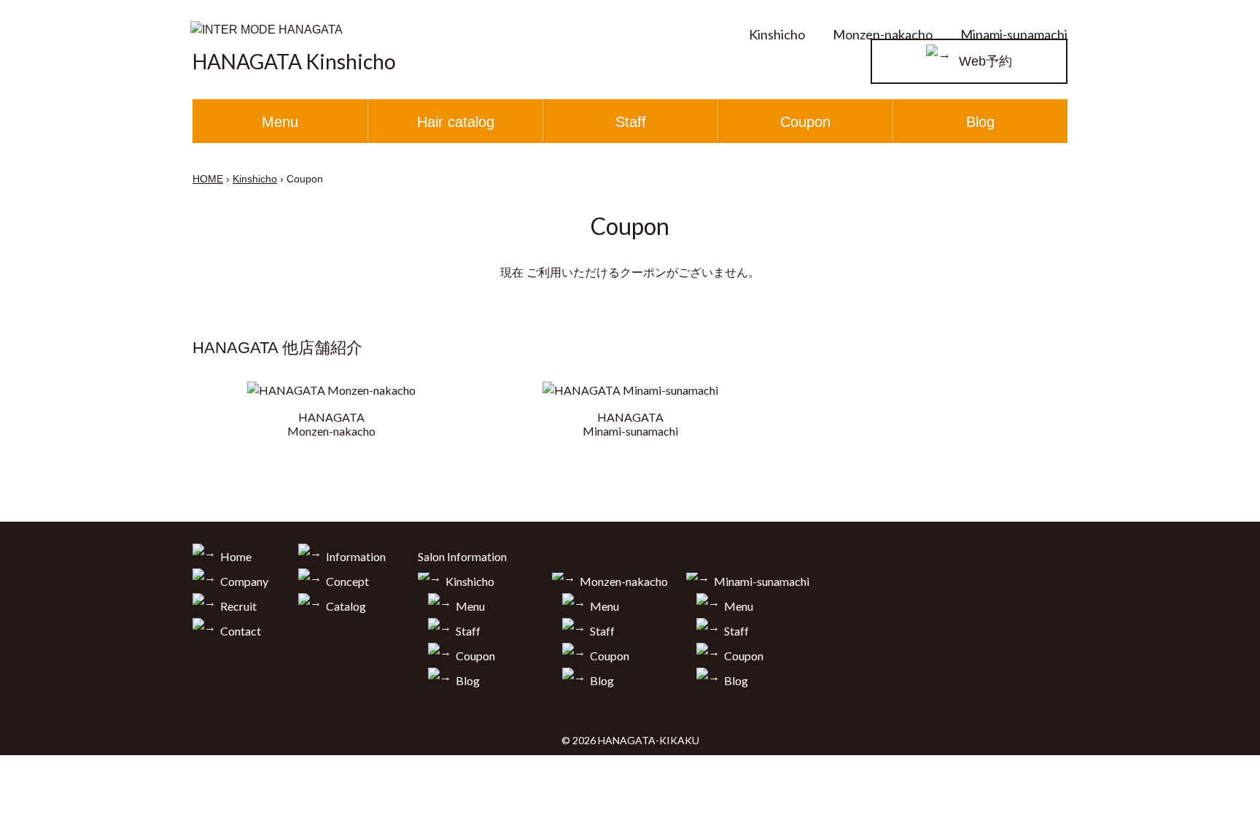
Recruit (238, 606)
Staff (630, 122)
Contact (240, 631)
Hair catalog (455, 122)
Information (356, 556)
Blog (980, 122)
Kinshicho (777, 34)
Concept (347, 581)
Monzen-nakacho (883, 34)
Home (236, 556)
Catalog (346, 606)
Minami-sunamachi (1014, 34)
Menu (280, 122)
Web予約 (985, 61)
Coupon (805, 122)
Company (244, 581)
